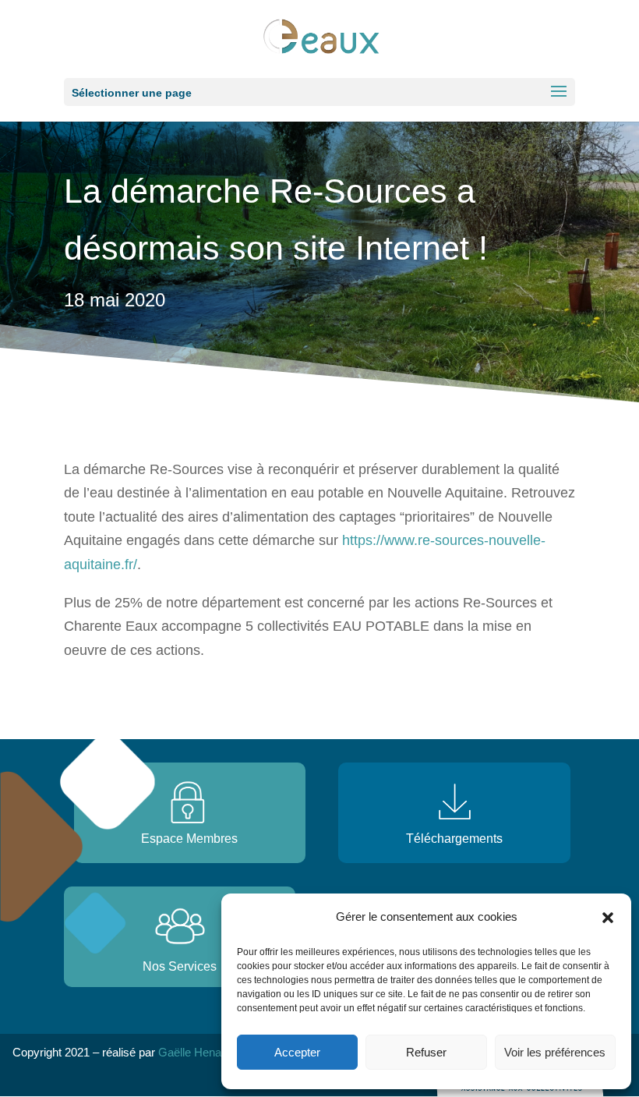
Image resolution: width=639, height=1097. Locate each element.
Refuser (426, 1052)
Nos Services (180, 966)
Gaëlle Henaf (191, 1052)
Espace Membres (189, 838)
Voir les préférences (554, 1052)
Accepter (297, 1052)
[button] (608, 917)
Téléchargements (454, 838)
